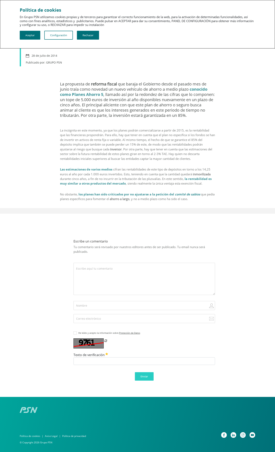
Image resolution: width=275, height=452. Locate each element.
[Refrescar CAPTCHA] (105, 341)
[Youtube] (252, 435)
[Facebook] (224, 435)
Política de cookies (30, 436)
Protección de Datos (129, 332)
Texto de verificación (89, 355)
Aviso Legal (51, 436)
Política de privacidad (74, 436)
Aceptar (30, 35)
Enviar (144, 376)
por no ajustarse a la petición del (162, 194)
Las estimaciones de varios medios (86, 169)
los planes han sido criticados (101, 194)
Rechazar (88, 35)
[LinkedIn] (233, 435)
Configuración (58, 35)
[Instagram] (243, 435)
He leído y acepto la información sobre (109, 332)
